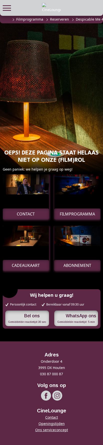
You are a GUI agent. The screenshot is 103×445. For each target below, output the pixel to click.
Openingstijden (51, 423)
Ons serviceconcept (51, 429)
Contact (51, 417)
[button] (7, 7)
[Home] (7, 19)
